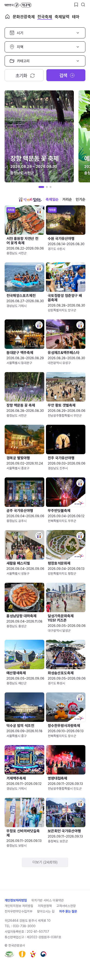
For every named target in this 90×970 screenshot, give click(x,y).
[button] (41, 187)
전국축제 (44, 16)
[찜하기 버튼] (76, 4)
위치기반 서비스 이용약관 (47, 900)
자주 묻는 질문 (68, 911)
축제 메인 (7, 16)
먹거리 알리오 (30, 199)
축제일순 (52, 199)
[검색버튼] (83, 4)
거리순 (67, 199)
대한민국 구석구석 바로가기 (18, 5)
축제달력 (62, 16)
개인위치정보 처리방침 (19, 906)
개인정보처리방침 (16, 900)
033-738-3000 (24, 926)
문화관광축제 (24, 16)
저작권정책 (45, 906)
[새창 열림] (9, 954)
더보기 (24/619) (45, 862)
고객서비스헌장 (66, 906)
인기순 (80, 199)
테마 (75, 16)
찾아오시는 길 (45, 911)
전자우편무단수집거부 (18, 911)
